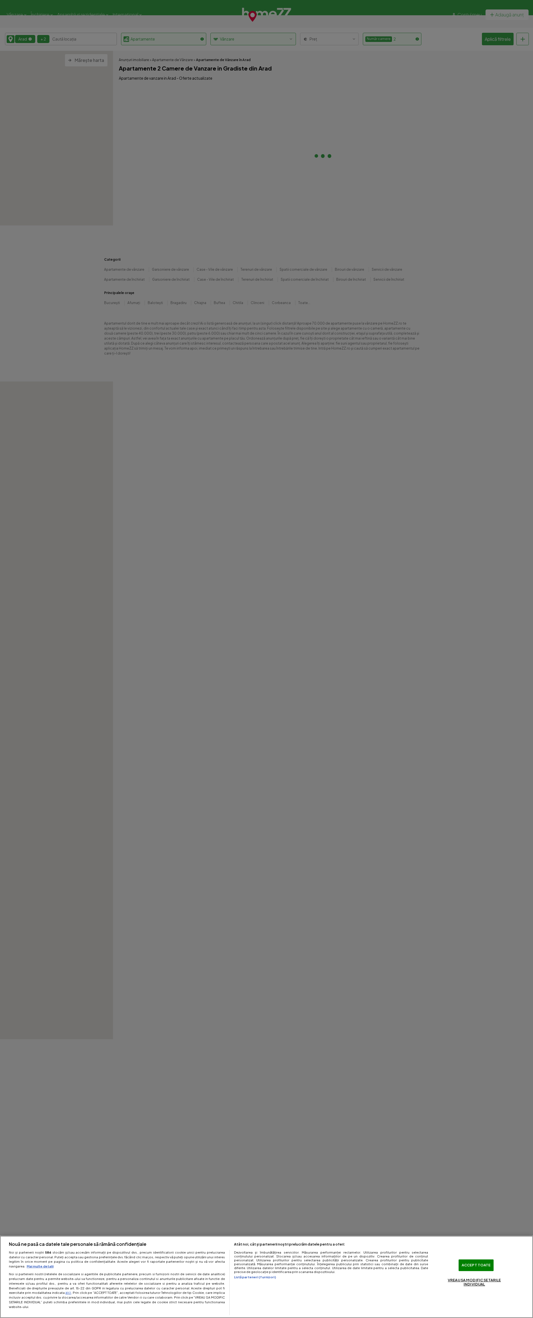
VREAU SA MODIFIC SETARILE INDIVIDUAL (474, 1282)
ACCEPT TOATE (476, 1265)
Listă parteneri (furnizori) (255, 1277)
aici (68, 1292)
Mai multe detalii (40, 1266)
